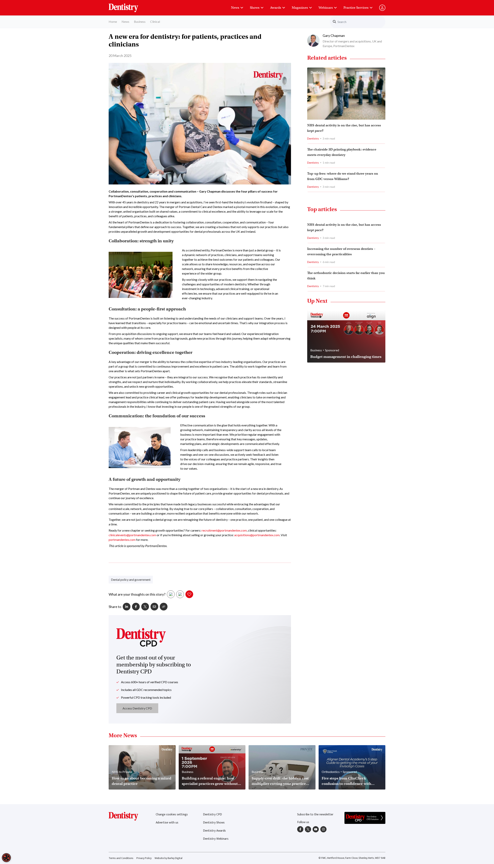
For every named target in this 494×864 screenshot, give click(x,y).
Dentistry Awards (214, 830)
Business (139, 21)
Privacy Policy (143, 858)
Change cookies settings (172, 814)
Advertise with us (167, 822)
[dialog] (6, 857)
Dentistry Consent (128, 5)
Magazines (300, 8)
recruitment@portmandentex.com (224, 530)
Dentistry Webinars (215, 838)
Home (113, 21)
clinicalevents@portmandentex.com (132, 535)
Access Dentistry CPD (137, 708)
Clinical (155, 21)
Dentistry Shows (214, 822)
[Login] (382, 8)
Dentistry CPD (212, 814)
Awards (275, 8)
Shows (254, 8)
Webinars (326, 8)
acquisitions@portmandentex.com (257, 535)
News (235, 8)
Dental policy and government (131, 579)
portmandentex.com (122, 539)
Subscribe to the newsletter (315, 814)
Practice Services (355, 8)
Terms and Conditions (121, 858)
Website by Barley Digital (168, 858)
